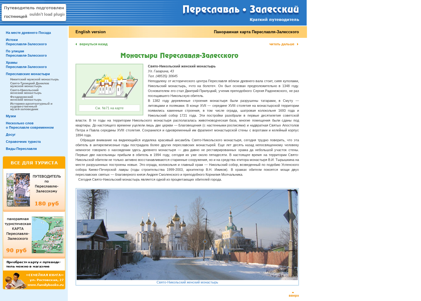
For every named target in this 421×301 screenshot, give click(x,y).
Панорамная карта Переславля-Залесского (256, 32)
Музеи (11, 116)
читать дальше (281, 44)
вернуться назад (94, 44)
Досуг (11, 134)
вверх (294, 295)
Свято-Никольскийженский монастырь (26, 91)
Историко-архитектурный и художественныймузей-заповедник (31, 106)
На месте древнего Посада (28, 32)
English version (91, 32)
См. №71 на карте (109, 108)
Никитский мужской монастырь (34, 79)
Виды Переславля (21, 148)
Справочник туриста (23, 141)
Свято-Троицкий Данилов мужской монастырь (29, 85)
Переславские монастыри (28, 74)
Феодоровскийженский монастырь (26, 98)
